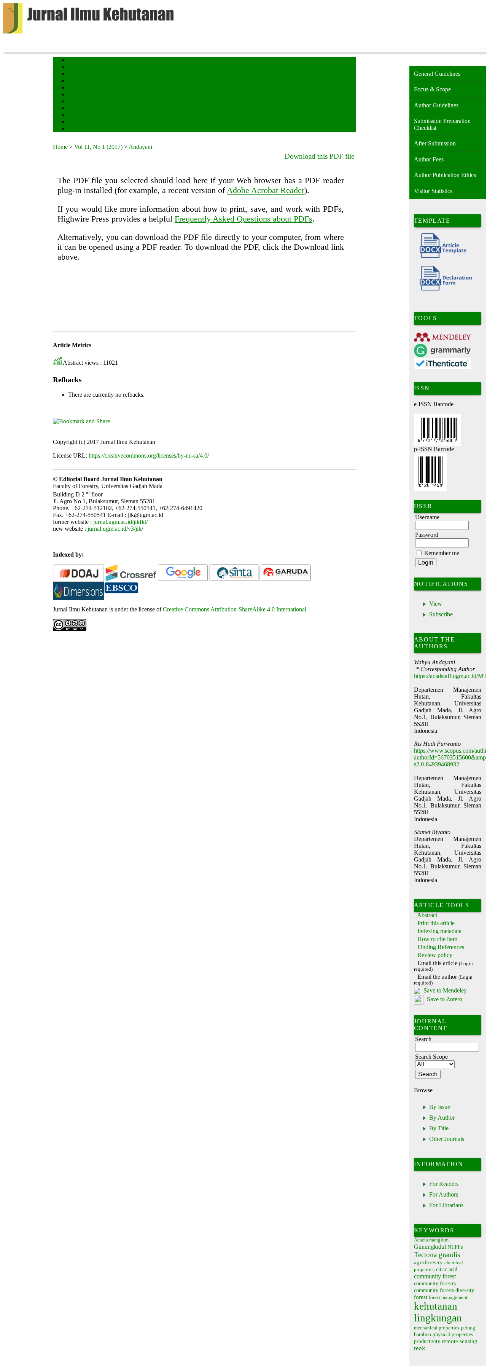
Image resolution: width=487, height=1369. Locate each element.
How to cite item (437, 939)
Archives (75, 95)
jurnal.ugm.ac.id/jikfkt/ (120, 522)
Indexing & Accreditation (89, 115)
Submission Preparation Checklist (442, 124)
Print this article (436, 923)
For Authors (443, 1194)
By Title (439, 1128)
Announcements (81, 102)
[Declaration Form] (443, 288)
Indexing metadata (439, 931)
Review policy (434, 955)
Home (73, 61)
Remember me (441, 553)
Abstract (427, 915)
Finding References (440, 947)
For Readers (443, 1184)
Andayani (140, 147)
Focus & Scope (432, 89)
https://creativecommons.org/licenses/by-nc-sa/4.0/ (149, 455)
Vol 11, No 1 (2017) (98, 147)
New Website (79, 129)
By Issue (439, 1107)
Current (74, 88)
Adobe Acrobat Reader (265, 190)
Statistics (76, 109)
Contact (74, 122)
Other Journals (446, 1139)
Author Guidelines (436, 105)
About (73, 67)
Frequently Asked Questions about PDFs (243, 218)
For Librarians (446, 1205)
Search (73, 81)
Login (73, 74)
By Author (442, 1117)
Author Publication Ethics (445, 175)
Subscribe (441, 614)
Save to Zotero (443, 999)
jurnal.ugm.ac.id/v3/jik (115, 528)
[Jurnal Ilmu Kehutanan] (78, 591)
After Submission (435, 143)
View (435, 603)
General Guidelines (437, 73)
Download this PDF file (319, 156)
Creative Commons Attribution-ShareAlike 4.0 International (234, 609)
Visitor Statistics (433, 191)
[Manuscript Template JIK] (440, 256)
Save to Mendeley (445, 990)
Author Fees (429, 159)
